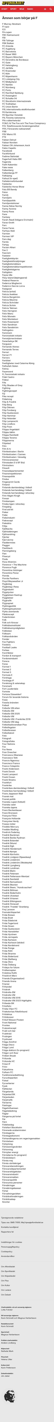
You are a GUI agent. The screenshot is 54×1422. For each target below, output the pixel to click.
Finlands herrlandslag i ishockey (18, 493)
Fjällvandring (8, 534)
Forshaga (7, 677)
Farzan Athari (9, 247)
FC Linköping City (11, 79)
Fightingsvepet (9, 391)
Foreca (5, 661)
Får (4, 1119)
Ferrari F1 (7, 355)
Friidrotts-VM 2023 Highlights (16, 1000)
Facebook (7, 151)
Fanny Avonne (9, 208)
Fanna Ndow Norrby (12, 206)
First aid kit (7, 509)
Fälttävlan (7, 1089)
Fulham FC (7, 1072)
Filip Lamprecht (10, 421)
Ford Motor (7, 653)
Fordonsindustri (10, 658)
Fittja (4, 526)
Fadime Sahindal (10, 156)
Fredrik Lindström (11, 860)
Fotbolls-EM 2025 (11, 713)
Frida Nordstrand (10, 945)
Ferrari (5, 352)
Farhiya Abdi (8, 231)
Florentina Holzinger (12, 570)
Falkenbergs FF (10, 173)
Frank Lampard (9, 774)
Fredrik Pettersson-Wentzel (15, 876)
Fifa (4, 382)
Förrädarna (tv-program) (14, 1155)
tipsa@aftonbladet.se (34, 1222)
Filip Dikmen (8, 407)
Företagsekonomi (11, 1135)
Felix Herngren (9, 311)
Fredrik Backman (10, 835)
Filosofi (5, 468)
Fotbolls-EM (8, 711)
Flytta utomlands (10, 611)
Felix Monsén (9, 316)
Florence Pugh (9, 567)
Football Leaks (9, 647)
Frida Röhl (7, 951)
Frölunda (6, 1058)
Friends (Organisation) (13, 978)
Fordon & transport (11, 655)
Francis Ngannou (10, 760)
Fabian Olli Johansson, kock (16, 145)
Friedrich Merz (9, 975)
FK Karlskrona (9, 112)
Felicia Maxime (9, 299)
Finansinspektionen (12, 473)
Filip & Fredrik (9, 402)
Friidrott (6, 989)
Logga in (45, 3)
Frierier (6, 984)
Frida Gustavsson (11, 928)
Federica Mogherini (12, 283)
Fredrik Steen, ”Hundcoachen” (17, 887)
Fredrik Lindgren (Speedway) (16, 857)
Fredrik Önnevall (10, 904)
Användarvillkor (8, 1256)
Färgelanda (8, 1091)
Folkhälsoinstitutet (11, 625)
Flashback (7, 548)
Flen (4, 553)
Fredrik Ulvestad (10, 895)
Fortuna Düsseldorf (11, 694)
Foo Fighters (8, 642)
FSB (4, 131)
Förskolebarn (8, 1157)
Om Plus (5, 1281)
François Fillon (9, 815)
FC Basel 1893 (9, 54)
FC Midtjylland (9, 82)
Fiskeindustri (8, 517)
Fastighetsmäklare (11, 264)
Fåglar (5, 1113)
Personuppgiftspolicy (10, 1247)
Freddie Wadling (10, 829)
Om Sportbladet (8, 1271)
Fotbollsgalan (9, 727)
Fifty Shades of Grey (12, 385)
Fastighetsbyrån (10, 258)
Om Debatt (6, 1295)
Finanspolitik (8, 476)
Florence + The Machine (14, 564)
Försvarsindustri (10, 1174)
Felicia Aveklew (10, 294)
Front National (9, 1022)
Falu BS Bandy (9, 189)
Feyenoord (7, 371)
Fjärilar (5, 537)
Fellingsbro (7, 330)
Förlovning (7, 1149)
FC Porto (6, 90)
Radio (30, 9)
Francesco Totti (10, 757)
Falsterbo (7, 184)
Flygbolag (7, 584)
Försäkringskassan (11, 1188)
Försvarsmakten (10, 1177)
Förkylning (7, 1144)
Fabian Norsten (9, 142)
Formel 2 (6, 669)
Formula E (7, 675)
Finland (6, 484)
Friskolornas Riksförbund (14, 1011)
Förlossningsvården (12, 1146)
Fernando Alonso (10, 346)
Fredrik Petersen (10, 873)
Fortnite (6, 691)
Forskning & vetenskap (13, 683)
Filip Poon (7, 426)
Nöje (22, 9)
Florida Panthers (10, 578)
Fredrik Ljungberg (11, 865)
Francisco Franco (11, 763)
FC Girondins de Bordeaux (15, 59)
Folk (4, 620)
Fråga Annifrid (9, 1042)
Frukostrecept (9, 1028)
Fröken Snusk (9, 1055)
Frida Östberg (9, 964)
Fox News (7, 749)
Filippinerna (8, 440)
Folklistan (7, 631)
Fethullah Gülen (10, 366)
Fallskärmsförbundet (12, 181)
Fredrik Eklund (9, 843)
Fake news (7, 167)
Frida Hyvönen (9, 934)
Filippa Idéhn (8, 432)
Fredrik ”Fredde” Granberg (15, 906)
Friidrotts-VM (8, 995)
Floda (5, 559)
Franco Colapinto (10, 766)
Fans (4, 214)
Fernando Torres (10, 349)
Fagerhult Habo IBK (12, 159)
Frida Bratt (7, 917)
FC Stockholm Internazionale (16, 101)
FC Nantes (7, 84)
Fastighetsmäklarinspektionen (17, 266)
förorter (6, 1202)
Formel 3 (6, 672)
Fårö (4, 1122)
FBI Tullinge (8, 40)
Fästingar (7, 1105)
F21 (4, 29)
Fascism (6, 253)
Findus (5, 479)
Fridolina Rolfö (9, 973)
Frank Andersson (10, 768)
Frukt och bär (9, 1031)
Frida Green (8, 926)
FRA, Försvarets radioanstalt (16, 128)
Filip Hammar (9, 415)
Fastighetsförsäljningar (13, 261)
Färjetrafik (7, 1100)
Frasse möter (9, 824)
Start (4, 9)
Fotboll (5, 705)
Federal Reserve (10, 280)
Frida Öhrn (7, 962)
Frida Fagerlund (10, 923)
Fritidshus (7, 1014)
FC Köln (6, 73)
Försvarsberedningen (13, 1166)
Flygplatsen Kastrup (12, 595)
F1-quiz (5, 26)
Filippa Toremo (9, 437)
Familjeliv (7, 197)
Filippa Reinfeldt (10, 435)
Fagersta (6, 162)
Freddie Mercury (10, 826)
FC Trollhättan (9, 104)
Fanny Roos (8, 211)
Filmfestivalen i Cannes (13, 454)
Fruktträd (6, 1033)
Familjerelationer (10, 203)
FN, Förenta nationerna (13, 117)
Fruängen (7, 1036)
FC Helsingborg (10, 65)
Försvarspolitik (9, 1180)
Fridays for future (10, 967)
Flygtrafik (6, 600)
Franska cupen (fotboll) (13, 802)
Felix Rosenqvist (10, 322)
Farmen (6, 233)
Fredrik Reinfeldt (10, 879)
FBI (4, 37)
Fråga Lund (8, 1047)
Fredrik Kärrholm (10, 854)
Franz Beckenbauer (12, 810)
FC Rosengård (9, 95)
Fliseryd (6, 556)
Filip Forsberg (9, 410)
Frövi (4, 1066)
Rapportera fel (7, 1232)
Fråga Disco (8, 1044)
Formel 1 (6, 666)
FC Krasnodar (9, 71)
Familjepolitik (9, 200)
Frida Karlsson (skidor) (13, 942)
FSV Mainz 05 (9, 134)
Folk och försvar (10, 622)
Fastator (6, 255)
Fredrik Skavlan (10, 884)
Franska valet (9, 804)
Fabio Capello (9, 148)
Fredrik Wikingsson (11, 901)
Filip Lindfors (8, 424)
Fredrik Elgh (8, 846)
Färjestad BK (8, 1094)
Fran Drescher (9, 752)
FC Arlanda (7, 46)
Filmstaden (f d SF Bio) (13, 462)
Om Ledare (6, 1290)
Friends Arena (9, 981)
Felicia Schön (9, 305)
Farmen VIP (8, 236)
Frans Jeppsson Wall (12, 793)
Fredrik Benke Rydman (13, 837)
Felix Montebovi (10, 319)
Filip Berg (7, 404)
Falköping (7, 175)
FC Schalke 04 (9, 98)
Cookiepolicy (6, 1251)
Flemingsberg (9, 551)
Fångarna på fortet (11, 1116)
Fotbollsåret (8, 733)
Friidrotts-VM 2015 (11, 997)
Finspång (6, 506)
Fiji (3, 393)
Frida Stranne (9, 953)
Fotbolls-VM (8, 716)
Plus (33, 3)
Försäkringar (8, 1185)
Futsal (5, 1080)
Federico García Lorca (13, 286)
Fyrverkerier (8, 1083)
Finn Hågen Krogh (11, 495)
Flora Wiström (9, 562)
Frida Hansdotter (10, 931)
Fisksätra (6, 523)
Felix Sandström (10, 327)
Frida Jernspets (10, 937)
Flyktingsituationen (11, 608)
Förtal (5, 1191)
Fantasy (6, 217)
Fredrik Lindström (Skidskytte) (17, 862)
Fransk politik (9, 799)
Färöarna (6, 1102)
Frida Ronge (8, 948)
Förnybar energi (10, 1152)
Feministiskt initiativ (12, 335)
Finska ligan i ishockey (13, 504)
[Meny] (45, 9)
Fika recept (7, 396)
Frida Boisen (8, 915)
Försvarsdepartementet (14, 1169)
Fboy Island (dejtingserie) (14, 277)
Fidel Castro (8, 377)
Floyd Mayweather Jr (12, 581)
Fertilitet (6, 360)
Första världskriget (11, 1163)
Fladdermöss (8, 542)
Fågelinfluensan (10, 1108)
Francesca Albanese (12, 755)
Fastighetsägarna (11, 269)
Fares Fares (8, 228)
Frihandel (7, 986)
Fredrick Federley (11, 832)
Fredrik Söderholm (11, 893)
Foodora (6, 644)
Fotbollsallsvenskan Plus (14, 724)
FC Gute (6, 62)
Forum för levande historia (15, 697)
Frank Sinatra (9, 780)
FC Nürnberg (8, 87)
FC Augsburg (8, 48)
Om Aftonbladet (8, 1266)
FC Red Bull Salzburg (12, 93)
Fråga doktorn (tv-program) (15, 1050)
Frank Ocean (8, 777)
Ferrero (6, 357)
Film (4, 446)
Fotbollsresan (9, 730)
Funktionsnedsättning (13, 1075)
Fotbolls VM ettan (11, 708)
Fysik (4, 1086)
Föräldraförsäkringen (12, 1196)
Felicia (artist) (9, 291)
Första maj (7, 1160)
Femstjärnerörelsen (12, 338)
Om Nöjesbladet (8, 1276)
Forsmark (7, 686)
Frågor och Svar (10, 1053)
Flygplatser (7, 597)
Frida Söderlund (10, 956)
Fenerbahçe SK (10, 341)
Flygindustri (8, 589)
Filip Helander (9, 418)
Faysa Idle (7, 275)
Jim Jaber (5, 1376)
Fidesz (5, 380)
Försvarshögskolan (11, 1171)
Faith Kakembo (9, 164)
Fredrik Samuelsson (12, 882)
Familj (5, 195)
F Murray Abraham (11, 24)
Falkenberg (7, 170)
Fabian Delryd (9, 139)
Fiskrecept (7, 520)
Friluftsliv (6, 1006)
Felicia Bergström (11, 297)
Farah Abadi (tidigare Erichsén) (17, 219)
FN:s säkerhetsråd (11, 120)
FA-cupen (7, 32)
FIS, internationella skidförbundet (18, 109)
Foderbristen (8, 617)
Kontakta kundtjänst (9, 1227)
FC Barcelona (9, 51)
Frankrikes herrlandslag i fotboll (18, 791)
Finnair (5, 498)
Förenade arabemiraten (14, 1130)
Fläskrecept (8, 614)
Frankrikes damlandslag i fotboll (18, 788)
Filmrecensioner (10, 460)
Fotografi (6, 738)
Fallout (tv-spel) (10, 178)
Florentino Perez (10, 573)
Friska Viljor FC (9, 1008)
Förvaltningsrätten (11, 1193)
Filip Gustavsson (10, 413)
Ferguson (7, 344)
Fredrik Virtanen (10, 898)
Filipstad (6, 443)
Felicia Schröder (10, 302)
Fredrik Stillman (10, 890)
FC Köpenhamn (9, 76)
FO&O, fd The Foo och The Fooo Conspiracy (24, 123)
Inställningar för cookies (11, 1242)
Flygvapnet (7, 603)
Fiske (4, 515)
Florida (5, 575)
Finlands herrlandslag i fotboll (17, 490)
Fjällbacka (7, 528)
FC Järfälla (7, 68)
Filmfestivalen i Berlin (13, 451)
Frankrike (7, 785)
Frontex (6, 1025)
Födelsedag (8, 1124)
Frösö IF (6, 1064)
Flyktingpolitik (9, 606)
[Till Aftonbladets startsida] (13, 3)
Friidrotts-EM (8, 992)
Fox (4, 746)
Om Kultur (5, 1285)
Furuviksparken (10, 1077)
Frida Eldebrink (9, 920)
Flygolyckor (8, 592)
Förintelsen (7, 1141)
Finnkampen (8, 501)
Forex (5, 664)
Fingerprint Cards (11, 482)
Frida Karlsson (9, 940)
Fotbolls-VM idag (10, 722)
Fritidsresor (8, 1017)
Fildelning (7, 399)
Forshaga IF (8, 680)
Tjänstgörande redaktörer (12, 1218)
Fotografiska (8, 741)
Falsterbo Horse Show (13, 186)
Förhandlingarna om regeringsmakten (21, 1138)
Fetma (5, 368)
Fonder (5, 639)
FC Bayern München (12, 57)
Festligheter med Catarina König (18, 363)
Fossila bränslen (10, 702)
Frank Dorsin (8, 771)
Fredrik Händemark (11, 848)
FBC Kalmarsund (10, 35)
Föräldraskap (8, 1199)
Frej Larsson (8, 909)
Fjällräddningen (10, 531)
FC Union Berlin (10, 106)
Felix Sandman (9, 324)
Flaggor (6, 545)
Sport (13, 9)
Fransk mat (7, 796)
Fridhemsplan (9, 970)
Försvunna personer (12, 1182)
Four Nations (8, 744)
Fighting (6, 388)
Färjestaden (8, 1097)
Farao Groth (8, 222)
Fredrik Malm (9, 871)
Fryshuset (7, 1039)
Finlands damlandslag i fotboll (17, 487)
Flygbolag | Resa (10, 586)
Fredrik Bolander (10, 840)
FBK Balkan (8, 43)
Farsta (5, 242)
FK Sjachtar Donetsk (12, 115)
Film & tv (6, 448)
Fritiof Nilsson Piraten (13, 1020)
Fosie (5, 700)
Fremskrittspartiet (11, 912)
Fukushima (7, 1069)
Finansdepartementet (13, 471)
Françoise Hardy (10, 821)
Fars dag (6, 239)
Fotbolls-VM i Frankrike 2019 (16, 719)
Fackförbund (8, 153)
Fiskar (5, 512)
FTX (4, 137)
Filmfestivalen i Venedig (14, 457)
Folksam (6, 633)
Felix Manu (7, 313)
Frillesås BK (8, 1003)
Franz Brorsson (9, 813)
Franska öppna (9, 807)
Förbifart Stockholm (12, 1127)
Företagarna (8, 1133)
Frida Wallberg (9, 959)
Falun (5, 192)
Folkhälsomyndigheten (13, 628)
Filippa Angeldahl (10, 429)
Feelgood (6, 288)
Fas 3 (5, 250)
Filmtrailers (8, 465)
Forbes (5, 650)
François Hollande (11, 818)
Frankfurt (6, 782)
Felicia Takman (9, 308)
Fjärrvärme (7, 540)
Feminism (7, 333)
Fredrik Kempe (9, 851)
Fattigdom (7, 272)
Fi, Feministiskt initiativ (13, 374)
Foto (4, 735)
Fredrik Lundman (10, 868)
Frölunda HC (8, 1061)
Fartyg (5, 244)
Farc (4, 225)
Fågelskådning (9, 1111)
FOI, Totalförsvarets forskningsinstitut (20, 126)
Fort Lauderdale (10, 688)
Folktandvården (10, 636)
